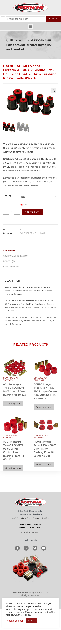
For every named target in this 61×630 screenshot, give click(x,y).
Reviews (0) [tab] (9, 261)
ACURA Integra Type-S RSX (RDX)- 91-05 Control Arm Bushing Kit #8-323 (14, 389)
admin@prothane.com (30, 532)
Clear (25, 204)
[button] (30, 26)
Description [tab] (9, 250)
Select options (13, 403)
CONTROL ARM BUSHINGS (32, 233)
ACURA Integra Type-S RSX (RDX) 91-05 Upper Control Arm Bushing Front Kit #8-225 (45, 391)
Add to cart (32, 212)
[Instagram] (26, 548)
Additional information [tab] (15, 256)
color (8, 196)
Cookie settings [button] (15, 620)
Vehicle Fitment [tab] (11, 266)
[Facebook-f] (17, 548)
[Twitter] (35, 548)
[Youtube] (43, 548)
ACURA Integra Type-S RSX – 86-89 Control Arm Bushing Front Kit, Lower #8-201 (45, 448)
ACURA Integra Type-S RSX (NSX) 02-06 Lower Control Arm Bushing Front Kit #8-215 (13, 450)
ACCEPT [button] (31, 620)
